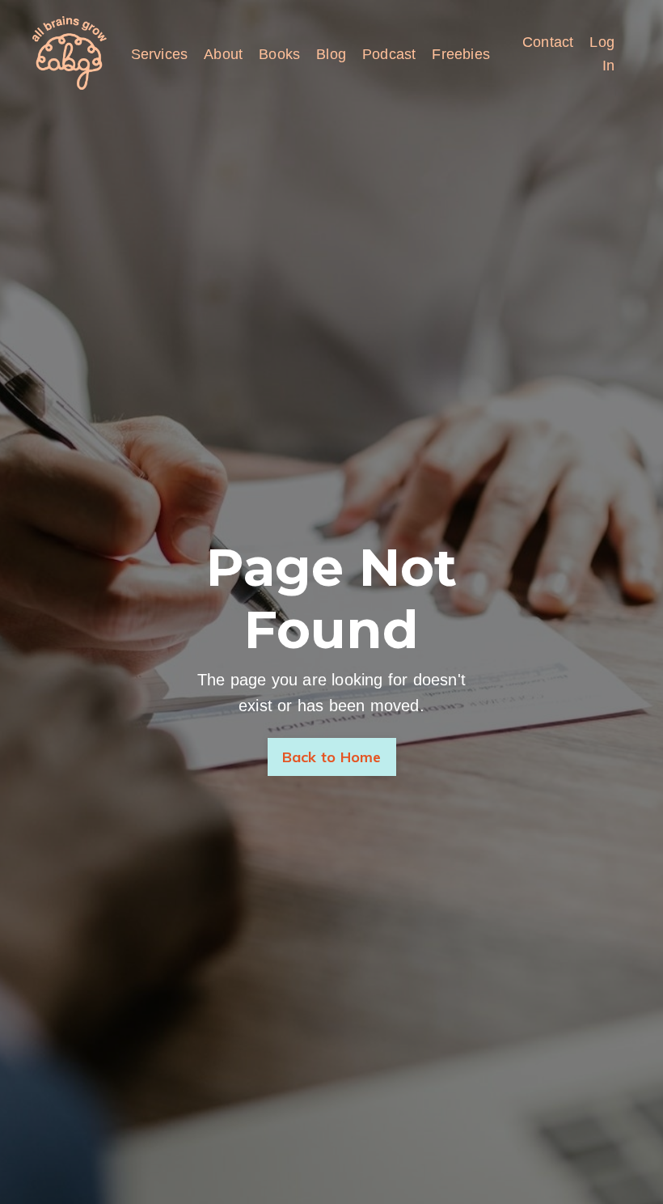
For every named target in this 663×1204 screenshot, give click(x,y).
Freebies (461, 54)
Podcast (389, 54)
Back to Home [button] (332, 757)
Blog (331, 54)
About (223, 54)
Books (279, 54)
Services (159, 54)
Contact (547, 42)
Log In (601, 54)
